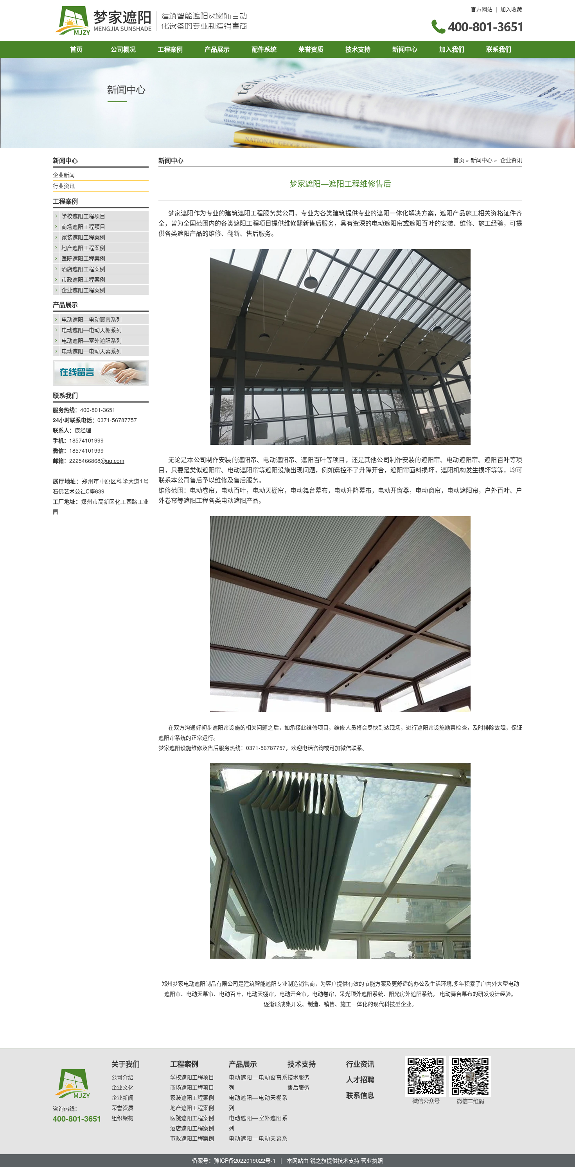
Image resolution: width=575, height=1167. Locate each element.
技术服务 (298, 1077)
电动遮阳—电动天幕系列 (91, 351)
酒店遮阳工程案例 (83, 269)
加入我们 (451, 49)
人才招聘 (360, 1080)
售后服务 (298, 1087)
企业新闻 (64, 175)
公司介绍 (122, 1077)
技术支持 (357, 49)
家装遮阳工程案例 (83, 237)
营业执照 (372, 1160)
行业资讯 (64, 186)
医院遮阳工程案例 (83, 258)
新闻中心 (404, 49)
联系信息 (360, 1095)
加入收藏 (511, 9)
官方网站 (481, 9)
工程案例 (170, 49)
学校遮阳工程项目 (83, 216)
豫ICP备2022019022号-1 (245, 1160)
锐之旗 (318, 1160)
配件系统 (264, 49)
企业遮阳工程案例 (83, 290)
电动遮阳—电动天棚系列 (91, 330)
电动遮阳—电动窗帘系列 (91, 319)
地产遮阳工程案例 (83, 247)
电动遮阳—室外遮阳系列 (91, 340)
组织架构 (122, 1118)
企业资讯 (511, 160)
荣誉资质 (310, 49)
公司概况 (123, 49)
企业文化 (122, 1087)
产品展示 (217, 49)
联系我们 (498, 49)
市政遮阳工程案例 (83, 279)
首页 (76, 49)
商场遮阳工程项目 (83, 226)
